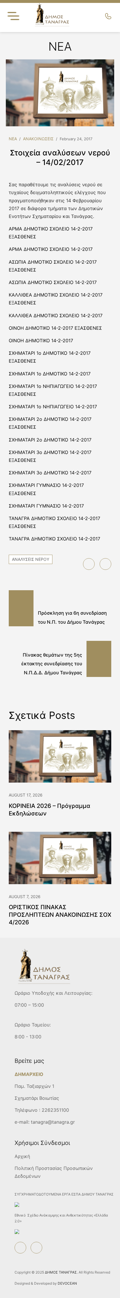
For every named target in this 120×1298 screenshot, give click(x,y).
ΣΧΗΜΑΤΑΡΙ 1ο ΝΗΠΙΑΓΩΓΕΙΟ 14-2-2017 (53, 406)
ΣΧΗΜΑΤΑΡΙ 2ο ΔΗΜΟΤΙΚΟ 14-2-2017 (50, 440)
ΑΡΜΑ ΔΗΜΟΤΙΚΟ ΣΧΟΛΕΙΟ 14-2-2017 (51, 249)
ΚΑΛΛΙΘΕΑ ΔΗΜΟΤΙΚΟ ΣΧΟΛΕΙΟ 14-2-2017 (56, 315)
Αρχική (22, 1156)
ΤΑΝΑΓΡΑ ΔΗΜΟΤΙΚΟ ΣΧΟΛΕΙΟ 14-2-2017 (54, 539)
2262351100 (55, 1110)
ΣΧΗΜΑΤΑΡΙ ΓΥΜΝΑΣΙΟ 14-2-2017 (46, 506)
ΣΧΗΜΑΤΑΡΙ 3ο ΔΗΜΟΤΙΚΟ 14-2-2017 (50, 473)
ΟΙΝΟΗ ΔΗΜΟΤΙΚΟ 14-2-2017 (41, 340)
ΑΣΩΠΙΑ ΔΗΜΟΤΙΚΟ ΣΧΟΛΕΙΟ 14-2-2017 (53, 282)
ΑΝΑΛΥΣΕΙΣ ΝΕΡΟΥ (30, 559)
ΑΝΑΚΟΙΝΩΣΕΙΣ (38, 138)
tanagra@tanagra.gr (53, 1122)
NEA (13, 138)
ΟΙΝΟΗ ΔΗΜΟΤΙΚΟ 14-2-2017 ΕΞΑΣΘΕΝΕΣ (55, 328)
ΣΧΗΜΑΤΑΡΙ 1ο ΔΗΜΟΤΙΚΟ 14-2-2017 (50, 374)
